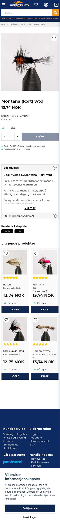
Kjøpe (44, 309)
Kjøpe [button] (15, 309)
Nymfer (23, 24)
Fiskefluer (13, 24)
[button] (54, 38)
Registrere (36, 437)
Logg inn (35, 434)
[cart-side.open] (56, 4)
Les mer (7, 119)
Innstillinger (30, 517)
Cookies (7, 441)
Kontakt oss (10, 448)
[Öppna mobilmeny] (3, 4)
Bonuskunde (10, 444)
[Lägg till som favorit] (35, 4)
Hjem (3, 24)
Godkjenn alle (30, 508)
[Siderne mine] (46, 4)
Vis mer (30, 207)
